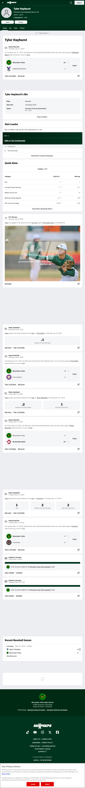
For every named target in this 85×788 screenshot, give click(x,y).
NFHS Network (46, 760)
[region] (42, 775)
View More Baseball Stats (42, 208)
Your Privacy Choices (42, 749)
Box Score (21, 76)
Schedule (19, 573)
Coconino (40, 498)
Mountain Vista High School (43, 702)
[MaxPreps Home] (11, 2)
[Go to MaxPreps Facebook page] (57, 732)
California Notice (48, 746)
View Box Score (12, 656)
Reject (47, 784)
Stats (15, 28)
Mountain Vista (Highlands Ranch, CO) (26, 12)
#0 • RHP (20, 17)
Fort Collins (40, 333)
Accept (33, 784)
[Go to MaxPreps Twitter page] (50, 732)
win (36, 223)
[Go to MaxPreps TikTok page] (27, 732)
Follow (21, 22)
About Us (36, 739)
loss (33, 398)
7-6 (23, 529)
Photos (22, 28)
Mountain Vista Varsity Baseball (35, 108)
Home (5, 28)
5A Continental (13, 151)
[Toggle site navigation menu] (2, 2)
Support (41, 751)
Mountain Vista (19, 62)
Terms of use (35, 746)
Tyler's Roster (9, 596)
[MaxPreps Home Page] (36, 33)
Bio (10, 28)
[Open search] (71, 2)
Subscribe (36, 742)
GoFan (36, 760)
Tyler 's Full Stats (10, 76)
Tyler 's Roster (9, 573)
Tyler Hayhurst (22, 8)
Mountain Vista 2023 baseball (40, 567)
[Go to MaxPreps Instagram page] (42, 732)
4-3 (33, 223)
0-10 (30, 428)
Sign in (79, 3)
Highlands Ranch (19, 68)
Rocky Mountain (42, 398)
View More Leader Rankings (42, 155)
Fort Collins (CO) (48, 223)
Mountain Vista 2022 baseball (40, 590)
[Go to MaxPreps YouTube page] (35, 732)
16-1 (28, 55)
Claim (7, 22)
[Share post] (78, 76)
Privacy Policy (47, 742)
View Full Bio (42, 117)
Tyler (6, 223)
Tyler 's (7, 333)
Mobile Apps (47, 739)
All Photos (8, 284)
